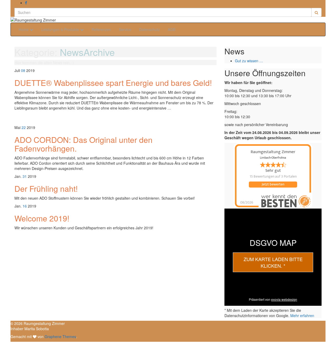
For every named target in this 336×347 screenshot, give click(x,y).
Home (24, 29)
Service (125, 29)
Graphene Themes (60, 336)
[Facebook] (26, 2)
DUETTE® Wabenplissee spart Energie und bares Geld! (113, 82)
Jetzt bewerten (273, 184)
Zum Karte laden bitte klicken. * (273, 262)
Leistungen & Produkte (60, 29)
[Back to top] (2, 344)
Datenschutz (149, 29)
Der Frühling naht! (46, 188)
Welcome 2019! (41, 218)
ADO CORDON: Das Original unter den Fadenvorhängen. (83, 144)
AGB (171, 29)
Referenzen (101, 29)
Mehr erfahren (302, 315)
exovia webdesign (284, 299)
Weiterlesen (28, 117)
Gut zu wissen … (249, 60)
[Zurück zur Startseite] (57, 19)
